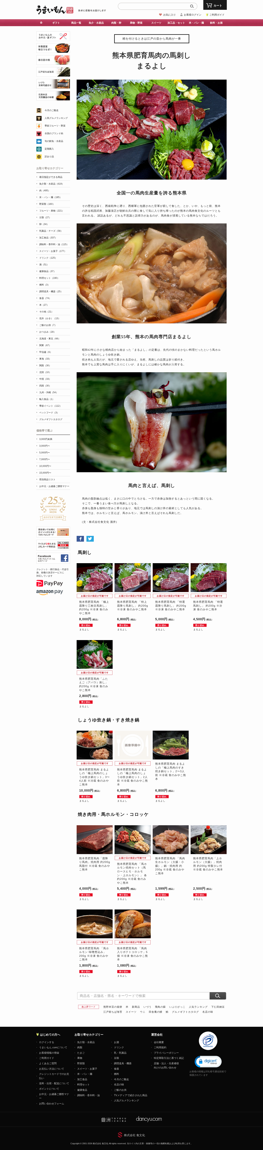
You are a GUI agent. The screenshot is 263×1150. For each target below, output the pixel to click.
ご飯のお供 (120, 1089)
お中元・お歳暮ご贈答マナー (54, 486)
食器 (116, 1068)
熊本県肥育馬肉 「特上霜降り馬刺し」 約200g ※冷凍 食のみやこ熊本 (132, 605)
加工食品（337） (48, 237)
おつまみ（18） (47, 332)
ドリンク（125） (48, 257)
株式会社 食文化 (134, 1135)
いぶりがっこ (177, 1006)
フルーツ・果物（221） (51, 210)
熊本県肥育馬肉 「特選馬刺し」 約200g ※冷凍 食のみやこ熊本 (208, 605)
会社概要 (159, 1042)
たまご (81, 1052)
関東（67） (45, 345)
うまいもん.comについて (53, 1047)
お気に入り (169, 14)
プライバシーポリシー (166, 1052)
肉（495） (44, 190)
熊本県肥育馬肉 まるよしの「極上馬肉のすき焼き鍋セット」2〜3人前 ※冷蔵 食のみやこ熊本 (170, 771)
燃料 (116, 1074)
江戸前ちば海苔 (112, 1011)
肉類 (79, 1047)
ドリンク (119, 1047)
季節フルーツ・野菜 (55, 125)
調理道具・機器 (123, 1063)
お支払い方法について (51, 1068)
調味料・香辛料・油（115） (54, 244)
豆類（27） (45, 217)
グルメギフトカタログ (185, 1011)
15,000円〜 (45, 472)
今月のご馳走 (52, 110)
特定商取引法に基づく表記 (169, 1058)
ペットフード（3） (49, 412)
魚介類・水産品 (86, 1042)
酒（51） (44, 264)
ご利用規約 (160, 1047)
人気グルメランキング (56, 118)
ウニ (142, 1011)
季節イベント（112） (50, 406)
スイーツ (131, 1011)
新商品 (136, 1006)
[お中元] (53, 38)
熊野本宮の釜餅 (112, 1006)
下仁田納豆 (218, 1006)
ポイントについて (49, 1088)
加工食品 (82, 1079)
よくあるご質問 (48, 1063)
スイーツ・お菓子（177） (52, 251)
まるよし (84, 629)
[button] (208, 1061)
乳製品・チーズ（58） (51, 231)
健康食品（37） (47, 271)
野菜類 (81, 1063)
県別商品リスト (47, 479)
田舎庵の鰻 (155, 1011)
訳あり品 (49, 156)
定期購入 (49, 148)
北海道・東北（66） (49, 338)
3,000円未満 (45, 439)
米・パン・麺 (84, 1074)
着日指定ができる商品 (50, 177)
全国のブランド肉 (54, 133)
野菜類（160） (47, 204)
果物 (79, 1058)
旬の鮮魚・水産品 (54, 141)
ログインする (46, 1042)
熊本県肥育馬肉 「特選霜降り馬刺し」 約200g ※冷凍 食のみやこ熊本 (170, 605)
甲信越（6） (45, 352)
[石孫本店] (53, 98)
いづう (147, 1006)
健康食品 (82, 1089)
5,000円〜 (44, 452)
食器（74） (45, 298)
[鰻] (53, 50)
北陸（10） (45, 372)
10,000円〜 (45, 466)
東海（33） (45, 358)
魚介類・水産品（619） (51, 183)
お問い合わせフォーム (51, 1103)
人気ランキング (198, 1006)
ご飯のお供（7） (48, 325)
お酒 (116, 1042)
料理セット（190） (49, 278)
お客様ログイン (192, 14)
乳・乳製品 (120, 1052)
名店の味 (207, 1011)
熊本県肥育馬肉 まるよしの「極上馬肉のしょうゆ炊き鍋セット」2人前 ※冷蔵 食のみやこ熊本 (132, 777)
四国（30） (45, 385)
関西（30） (45, 365)
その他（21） (46, 311)
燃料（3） (44, 284)
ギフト (56, 22)
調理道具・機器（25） (51, 291)
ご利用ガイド (216, 14)
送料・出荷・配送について (54, 1083)
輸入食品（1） (46, 399)
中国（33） (45, 379)
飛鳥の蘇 (160, 1006)
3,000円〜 (44, 446)
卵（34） (44, 224)
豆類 (116, 1058)
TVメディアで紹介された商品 (130, 1095)
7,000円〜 (44, 459)
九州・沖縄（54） (48, 392)
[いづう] (53, 86)
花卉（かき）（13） (49, 318)
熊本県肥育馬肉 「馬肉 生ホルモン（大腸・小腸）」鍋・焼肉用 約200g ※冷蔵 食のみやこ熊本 (170, 866)
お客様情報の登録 (49, 1052)
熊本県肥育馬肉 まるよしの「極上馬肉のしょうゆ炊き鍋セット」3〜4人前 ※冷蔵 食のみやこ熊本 (94, 777)
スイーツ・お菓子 (87, 1068)
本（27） (44, 305)
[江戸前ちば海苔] (53, 74)
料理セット (83, 1084)
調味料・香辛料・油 (88, 1095)
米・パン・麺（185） (50, 197)
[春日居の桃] (53, 62)
